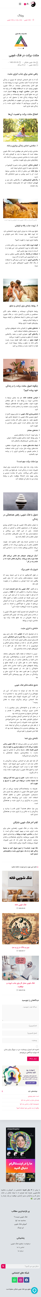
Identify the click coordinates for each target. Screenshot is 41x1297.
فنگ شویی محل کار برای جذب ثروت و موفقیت (21, 985)
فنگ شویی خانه (20, 904)
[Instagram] (20, 1280)
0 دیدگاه (20, 65)
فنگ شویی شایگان (29, 62)
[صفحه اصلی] (33, 20)
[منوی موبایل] (20, 4)
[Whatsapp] (14, 1280)
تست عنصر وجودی (33, 1096)
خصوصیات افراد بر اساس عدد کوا (29, 1104)
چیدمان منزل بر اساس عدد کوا (30, 1100)
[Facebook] (26, 1280)
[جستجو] (3, 1266)
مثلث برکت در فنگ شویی (14, 20)
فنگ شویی (32, 65)
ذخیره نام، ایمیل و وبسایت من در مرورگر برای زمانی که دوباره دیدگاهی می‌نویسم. (21, 1051)
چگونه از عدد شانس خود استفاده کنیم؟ (28, 1108)
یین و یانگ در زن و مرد (20, 947)
